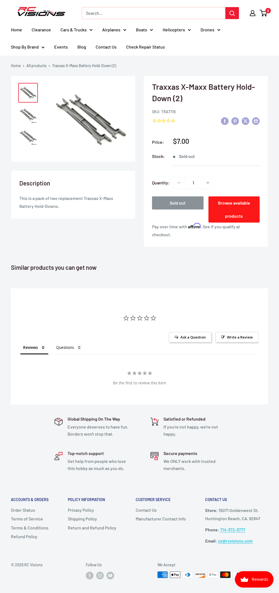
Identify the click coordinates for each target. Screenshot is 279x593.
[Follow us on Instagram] (100, 575)
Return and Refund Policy (92, 527)
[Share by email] (256, 121)
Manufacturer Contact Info (161, 518)
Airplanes (111, 29)
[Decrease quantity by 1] (179, 182)
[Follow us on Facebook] (89, 575)
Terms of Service (27, 518)
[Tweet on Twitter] (245, 121)
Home (16, 29)
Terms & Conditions (29, 527)
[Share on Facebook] (225, 121)
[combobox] (153, 13)
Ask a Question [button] (193, 337)
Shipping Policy (82, 518)
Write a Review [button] (240, 337)
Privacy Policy (81, 510)
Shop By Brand (25, 46)
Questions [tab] (65, 347)
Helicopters (174, 29)
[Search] (232, 13)
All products (36, 65)
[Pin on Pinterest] (235, 121)
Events (61, 46)
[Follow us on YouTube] (110, 575)
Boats (141, 29)
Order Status (23, 510)
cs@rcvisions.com (235, 540)
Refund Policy (24, 536)
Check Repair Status (145, 46)
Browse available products (234, 209)
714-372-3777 (232, 529)
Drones (207, 29)
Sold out (178, 202)
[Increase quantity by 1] (208, 182)
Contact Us (106, 46)
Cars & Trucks (73, 29)
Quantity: (161, 182)
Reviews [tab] (30, 347)
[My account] (252, 13)
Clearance (41, 29)
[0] (263, 13)
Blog (81, 46)
